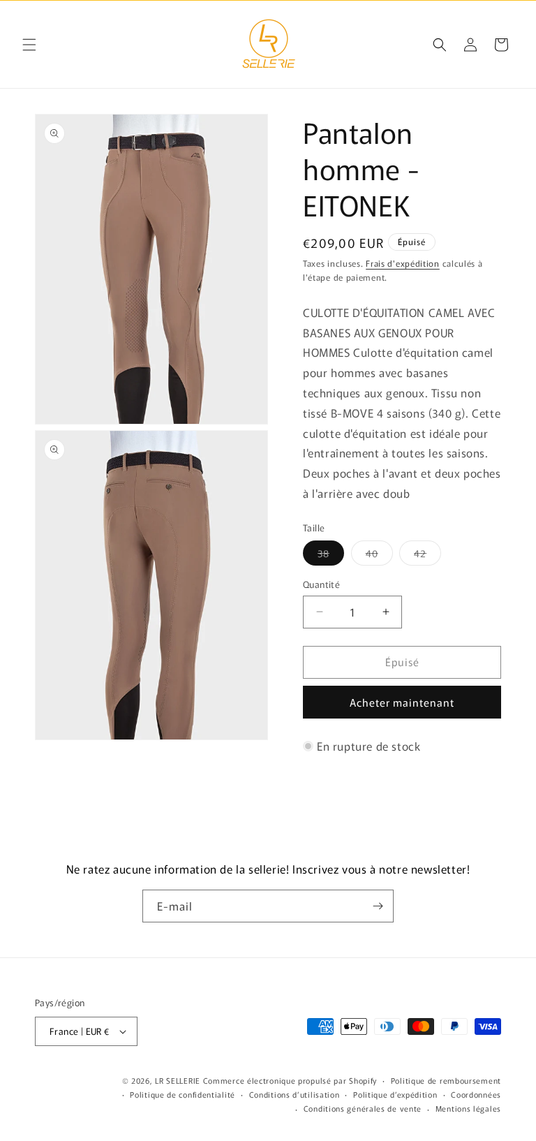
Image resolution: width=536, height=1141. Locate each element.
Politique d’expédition (395, 1094)
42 (427, 555)
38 (331, 555)
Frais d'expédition (403, 263)
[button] (29, 44)
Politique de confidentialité (182, 1094)
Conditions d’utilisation (294, 1094)
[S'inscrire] (377, 906)
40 (379, 555)
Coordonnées (476, 1094)
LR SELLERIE (177, 1080)
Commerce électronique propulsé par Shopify (290, 1080)
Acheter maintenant (402, 702)
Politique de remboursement (446, 1080)
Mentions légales (468, 1108)
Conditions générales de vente (363, 1108)
